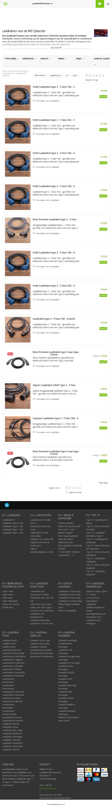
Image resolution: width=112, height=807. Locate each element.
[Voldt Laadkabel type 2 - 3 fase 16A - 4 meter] (17, 163)
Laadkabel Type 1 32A (12, 529)
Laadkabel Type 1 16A (12, 532)
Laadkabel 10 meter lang (70, 601)
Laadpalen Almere (10, 723)
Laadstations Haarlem (12, 720)
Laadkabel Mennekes (40, 620)
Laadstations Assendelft (13, 672)
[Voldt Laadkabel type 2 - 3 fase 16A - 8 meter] (17, 263)
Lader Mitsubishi (10, 601)
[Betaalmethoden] (81, 769)
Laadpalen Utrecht (11, 749)
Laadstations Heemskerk (14, 656)
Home (4, 71)
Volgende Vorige (91, 80)
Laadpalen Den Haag (12, 730)
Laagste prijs (55, 75)
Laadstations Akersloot (13, 695)
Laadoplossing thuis (11, 650)
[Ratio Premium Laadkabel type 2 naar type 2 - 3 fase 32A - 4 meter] (17, 362)
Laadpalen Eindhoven (12, 733)
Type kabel (11, 58)
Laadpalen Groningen (12, 736)
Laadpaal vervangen (67, 640)
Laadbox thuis (8, 646)
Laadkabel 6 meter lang (69, 594)
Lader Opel (7, 597)
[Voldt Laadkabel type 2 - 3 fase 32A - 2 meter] (17, 130)
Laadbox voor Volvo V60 (41, 539)
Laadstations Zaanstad (13, 691)
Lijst (74, 75)
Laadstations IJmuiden (12, 666)
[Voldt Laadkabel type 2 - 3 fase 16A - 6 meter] (17, 196)
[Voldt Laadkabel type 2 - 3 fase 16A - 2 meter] (17, 97)
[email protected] (48, 788)
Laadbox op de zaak (39, 643)
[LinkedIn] (6, 505)
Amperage (28, 58)
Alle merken (40, 75)
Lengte (44, 58)
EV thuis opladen (66, 523)
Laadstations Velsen (11, 669)
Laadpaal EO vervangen (69, 662)
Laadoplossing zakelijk (40, 650)
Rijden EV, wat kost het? (69, 526)
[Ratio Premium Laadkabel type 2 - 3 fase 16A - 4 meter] (17, 230)
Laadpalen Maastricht (12, 743)
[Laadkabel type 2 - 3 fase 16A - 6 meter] (17, 329)
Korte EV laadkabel (67, 610)
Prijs (79, 58)
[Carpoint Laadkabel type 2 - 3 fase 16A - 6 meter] (17, 428)
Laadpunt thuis (9, 643)
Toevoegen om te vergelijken (47, 101)
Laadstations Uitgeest (12, 659)
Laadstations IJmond (12, 717)
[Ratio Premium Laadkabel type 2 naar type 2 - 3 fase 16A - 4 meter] (17, 462)
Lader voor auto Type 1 (41, 604)
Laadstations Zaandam (13, 675)
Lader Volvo (7, 594)
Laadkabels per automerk (18, 71)
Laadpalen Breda (10, 727)
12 (66, 75)
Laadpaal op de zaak (40, 640)
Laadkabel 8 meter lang (69, 597)
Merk (61, 58)
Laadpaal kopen (9, 640)
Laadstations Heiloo (11, 698)
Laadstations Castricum (13, 662)
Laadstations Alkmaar (12, 701)
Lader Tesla (7, 591)
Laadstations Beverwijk (13, 653)
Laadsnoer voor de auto (41, 623)
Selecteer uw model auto (42, 610)
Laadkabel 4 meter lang (69, 591)
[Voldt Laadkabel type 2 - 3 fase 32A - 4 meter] (17, 296)
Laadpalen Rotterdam (12, 746)
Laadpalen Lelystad (11, 739)
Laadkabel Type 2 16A (12, 526)
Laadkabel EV (8, 519)
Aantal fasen (102, 58)
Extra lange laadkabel (68, 535)
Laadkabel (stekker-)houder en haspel (95, 607)
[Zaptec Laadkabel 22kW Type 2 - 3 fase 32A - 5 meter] (17, 395)
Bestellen (103, 96)
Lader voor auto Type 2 (41, 607)
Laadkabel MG (8, 73)
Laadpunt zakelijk (38, 646)
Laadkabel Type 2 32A (12, 523)
